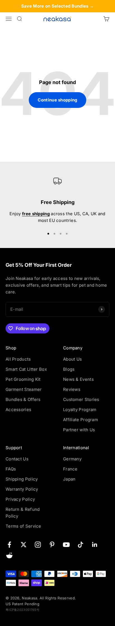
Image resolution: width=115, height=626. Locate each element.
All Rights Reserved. (58, 598)
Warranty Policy (22, 489)
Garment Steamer (24, 389)
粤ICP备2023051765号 (23, 610)
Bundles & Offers (23, 399)
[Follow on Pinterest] (52, 544)
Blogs (69, 369)
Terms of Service (23, 526)
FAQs (11, 469)
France (70, 469)
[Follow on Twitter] (23, 544)
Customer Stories (81, 399)
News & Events (78, 379)
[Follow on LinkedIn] (95, 544)
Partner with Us (79, 429)
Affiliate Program (80, 419)
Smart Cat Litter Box (26, 369)
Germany (72, 459)
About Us (72, 359)
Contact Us (17, 459)
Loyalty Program (80, 409)
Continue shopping (57, 100)
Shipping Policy (22, 479)
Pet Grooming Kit (23, 379)
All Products (18, 359)
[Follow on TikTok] (80, 544)
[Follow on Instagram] (38, 544)
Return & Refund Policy (23, 513)
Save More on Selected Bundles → (57, 6)
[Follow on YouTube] (66, 544)
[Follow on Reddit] (9, 555)
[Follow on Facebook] (9, 544)
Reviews (71, 389)
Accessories (18, 409)
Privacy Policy (20, 499)
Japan (69, 479)
